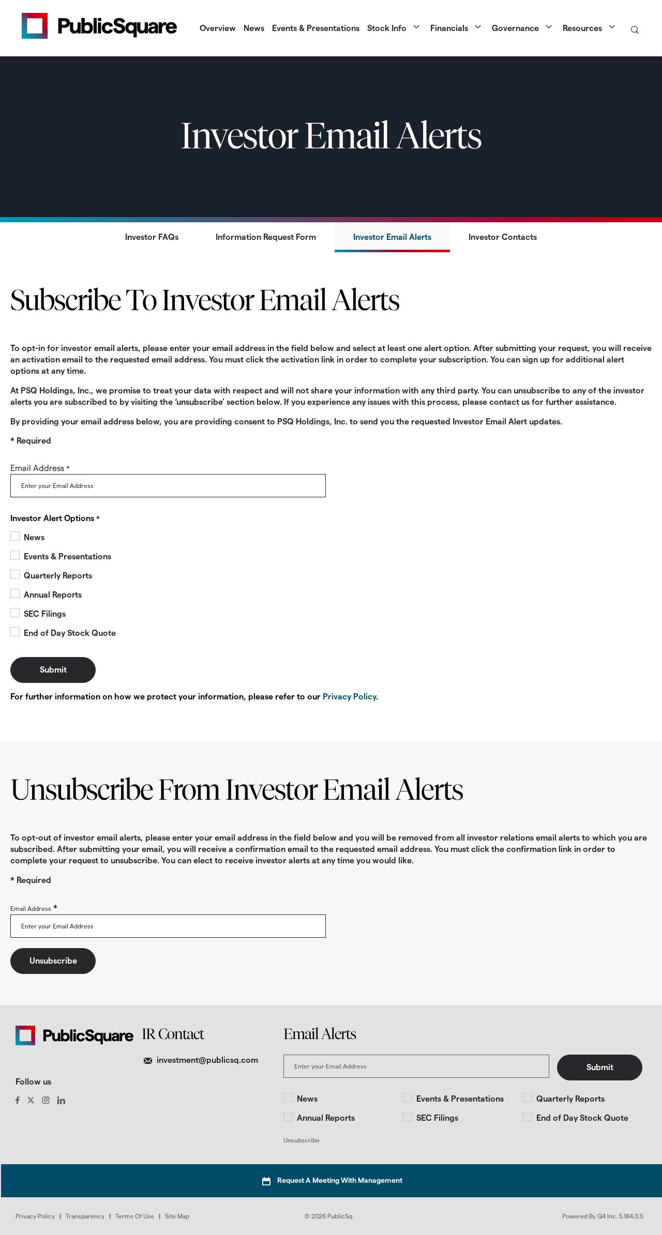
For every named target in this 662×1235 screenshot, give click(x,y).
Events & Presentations (67, 556)
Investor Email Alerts (392, 237)
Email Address (37, 468)
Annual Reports (53, 594)
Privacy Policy (349, 696)
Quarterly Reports (58, 575)
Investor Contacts (503, 237)
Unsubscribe (301, 1140)
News (34, 537)
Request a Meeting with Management (339, 1180)
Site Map (177, 1216)
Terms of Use (134, 1216)
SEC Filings (45, 613)
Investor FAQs (151, 237)
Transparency (85, 1216)
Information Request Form (266, 237)
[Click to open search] (635, 30)
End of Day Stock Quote (70, 633)
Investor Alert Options (52, 518)
